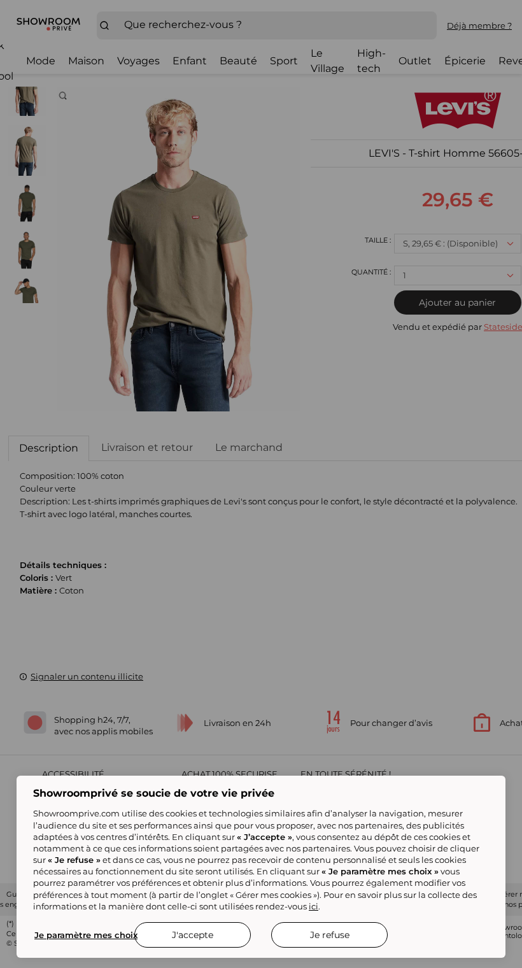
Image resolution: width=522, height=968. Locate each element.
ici (313, 906)
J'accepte (192, 935)
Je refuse (329, 935)
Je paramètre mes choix (86, 935)
